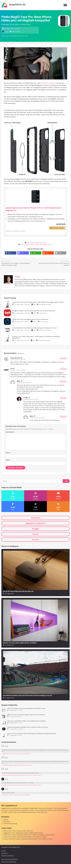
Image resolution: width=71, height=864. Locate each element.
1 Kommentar (42, 313)
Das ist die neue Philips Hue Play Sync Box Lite (18, 591)
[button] (10, 253)
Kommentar (10, 432)
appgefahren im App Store (35, 523)
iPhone (29, 243)
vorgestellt (52, 83)
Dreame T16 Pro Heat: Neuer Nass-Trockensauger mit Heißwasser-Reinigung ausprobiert (31, 733)
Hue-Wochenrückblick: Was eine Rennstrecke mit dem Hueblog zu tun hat (27, 695)
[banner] (13, 5)
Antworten (63, 358)
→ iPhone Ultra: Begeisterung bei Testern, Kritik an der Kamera (16, 765)
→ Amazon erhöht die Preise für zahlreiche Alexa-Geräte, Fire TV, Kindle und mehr (21, 775)
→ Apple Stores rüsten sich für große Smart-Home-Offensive (15, 753)
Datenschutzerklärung (10, 824)
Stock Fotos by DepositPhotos (9, 859)
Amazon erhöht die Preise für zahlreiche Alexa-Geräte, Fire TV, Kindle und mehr (28, 839)
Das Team (35, 539)
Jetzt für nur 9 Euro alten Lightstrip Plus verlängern (20, 643)
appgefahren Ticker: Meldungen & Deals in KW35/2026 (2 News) (23, 833)
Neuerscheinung (36, 243)
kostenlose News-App (28, 812)
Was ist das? (24, 36)
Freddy (6, 32)
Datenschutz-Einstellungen (8, 862)
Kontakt (36, 534)
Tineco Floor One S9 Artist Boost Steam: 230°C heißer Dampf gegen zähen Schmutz (29, 835)
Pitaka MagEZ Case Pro (46, 244)
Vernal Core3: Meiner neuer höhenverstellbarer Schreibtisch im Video (26, 708)
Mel (35, 304)
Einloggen (35, 529)
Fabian (35, 321)
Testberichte (35, 518)
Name (8, 453)
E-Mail (8, 460)
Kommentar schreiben (45, 304)
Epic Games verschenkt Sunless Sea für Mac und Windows (54, 264)
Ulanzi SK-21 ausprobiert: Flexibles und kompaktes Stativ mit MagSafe (26, 721)
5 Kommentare (16, 31)
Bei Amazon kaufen (58, 228)
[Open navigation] (65, 5)
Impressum (6, 822)
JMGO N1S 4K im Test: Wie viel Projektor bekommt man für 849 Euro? (26, 714)
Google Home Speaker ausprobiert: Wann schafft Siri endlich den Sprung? (27, 727)
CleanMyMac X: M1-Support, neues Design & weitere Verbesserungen (15, 264)
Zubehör (43, 243)
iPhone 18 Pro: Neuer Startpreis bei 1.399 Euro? (18, 831)
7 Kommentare (44, 321)
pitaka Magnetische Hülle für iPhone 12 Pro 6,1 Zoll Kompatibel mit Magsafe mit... (33, 209)
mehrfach (44, 83)
